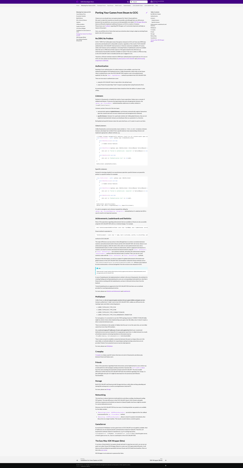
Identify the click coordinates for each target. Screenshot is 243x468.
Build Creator (118, 5)
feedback (107, 26)
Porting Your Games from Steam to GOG (84, 34)
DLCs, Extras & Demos (81, 20)
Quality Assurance (80, 26)
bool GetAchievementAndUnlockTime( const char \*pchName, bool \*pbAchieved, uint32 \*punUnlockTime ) (122, 227)
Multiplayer (153, 27)
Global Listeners (155, 20)
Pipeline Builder (127, 5)
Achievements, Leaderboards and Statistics (158, 25)
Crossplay (153, 29)
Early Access (110, 5)
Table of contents (155, 12)
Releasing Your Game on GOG (88, 5)
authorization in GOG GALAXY (126, 58)
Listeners (153, 18)
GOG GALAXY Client (138, 5)
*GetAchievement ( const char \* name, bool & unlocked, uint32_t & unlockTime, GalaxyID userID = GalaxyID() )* (122, 235)
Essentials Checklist (81, 16)
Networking (153, 36)
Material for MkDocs (85, 466)
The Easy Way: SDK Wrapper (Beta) (157, 40)
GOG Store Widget (81, 28)
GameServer (154, 38)
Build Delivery (79, 18)
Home (77, 5)
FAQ (157, 5)
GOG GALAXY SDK (149, 5)
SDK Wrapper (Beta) (81, 37)
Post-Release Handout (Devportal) (81, 40)
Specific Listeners (156, 22)
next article (104, 450)
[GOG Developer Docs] (77, 1)
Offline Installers (80, 24)
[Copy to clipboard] (146, 136)
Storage (153, 34)
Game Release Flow (81, 14)
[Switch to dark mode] (128, 1)
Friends (152, 32)
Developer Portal (101, 5)
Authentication (154, 16)
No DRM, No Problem (156, 14)
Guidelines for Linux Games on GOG (83, 31)
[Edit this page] (147, 13)
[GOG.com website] (165, 465)
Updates (78, 22)
